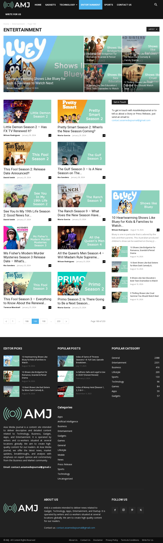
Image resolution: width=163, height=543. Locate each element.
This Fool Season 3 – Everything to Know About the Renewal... (27, 301)
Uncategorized (65, 478)
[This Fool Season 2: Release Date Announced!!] (27, 153)
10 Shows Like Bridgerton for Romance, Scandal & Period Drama (142, 250)
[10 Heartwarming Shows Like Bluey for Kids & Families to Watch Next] (44, 70)
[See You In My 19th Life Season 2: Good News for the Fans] (27, 195)
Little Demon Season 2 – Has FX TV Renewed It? (25, 129)
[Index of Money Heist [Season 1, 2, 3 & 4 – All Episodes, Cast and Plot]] (66, 391)
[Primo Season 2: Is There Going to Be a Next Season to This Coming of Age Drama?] (81, 283)
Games (61, 440)
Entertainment (90, 4)
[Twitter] (141, 510)
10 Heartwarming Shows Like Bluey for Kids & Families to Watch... (133, 222)
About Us (73, 540)
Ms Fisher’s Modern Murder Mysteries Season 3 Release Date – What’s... (24, 257)
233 (58, 321)
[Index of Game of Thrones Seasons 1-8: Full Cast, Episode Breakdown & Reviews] (66, 361)
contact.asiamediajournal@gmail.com (131, 120)
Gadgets (50, 4)
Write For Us (13, 14)
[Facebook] (115, 510)
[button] (155, 5)
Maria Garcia (64, 135)
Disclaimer (98, 540)
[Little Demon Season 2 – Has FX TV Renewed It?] (27, 111)
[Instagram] (123, 510)
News (61, 459)
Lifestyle (62, 450)
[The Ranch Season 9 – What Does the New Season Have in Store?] (81, 195)
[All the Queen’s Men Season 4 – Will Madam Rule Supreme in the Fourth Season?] (81, 237)
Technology (67, 4)
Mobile (61, 454)
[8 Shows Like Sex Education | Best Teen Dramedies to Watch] (103, 78)
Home (38, 4)
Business (62, 426)
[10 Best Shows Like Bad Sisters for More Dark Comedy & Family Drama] (140, 49)
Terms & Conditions (130, 540)
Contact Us (124, 4)
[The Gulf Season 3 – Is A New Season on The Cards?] (81, 153)
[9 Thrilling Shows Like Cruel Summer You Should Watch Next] (140, 78)
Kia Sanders (63, 177)
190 (43, 321)
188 (26, 321)
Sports (108, 4)
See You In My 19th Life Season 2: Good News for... (27, 213)
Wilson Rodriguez (15, 88)
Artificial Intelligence (68, 421)
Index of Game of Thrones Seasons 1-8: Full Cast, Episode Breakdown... (90, 360)
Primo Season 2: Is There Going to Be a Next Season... (81, 301)
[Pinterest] (132, 510)
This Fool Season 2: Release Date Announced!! (24, 171)
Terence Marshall (12, 307)
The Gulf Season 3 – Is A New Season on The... (80, 171)
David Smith (9, 177)
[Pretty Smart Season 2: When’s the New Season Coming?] (81, 111)
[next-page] (66, 321)
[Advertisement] (135, 158)
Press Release (65, 464)
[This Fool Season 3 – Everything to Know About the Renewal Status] (27, 283)
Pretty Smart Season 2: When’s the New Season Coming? (80, 129)
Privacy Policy (112, 540)
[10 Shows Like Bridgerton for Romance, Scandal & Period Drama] (103, 49)
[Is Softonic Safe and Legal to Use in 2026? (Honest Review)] (66, 376)
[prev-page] (6, 321)
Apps (60, 416)
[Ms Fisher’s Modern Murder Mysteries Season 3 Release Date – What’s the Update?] (27, 237)
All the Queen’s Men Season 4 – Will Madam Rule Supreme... (81, 255)
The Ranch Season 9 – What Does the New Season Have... (79, 213)
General (62, 445)
